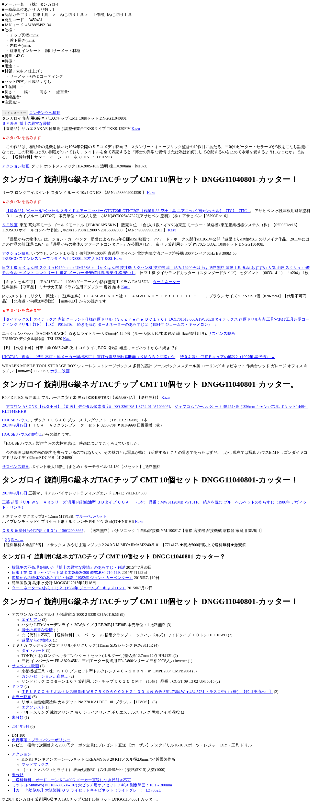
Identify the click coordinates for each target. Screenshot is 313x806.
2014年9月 (20, 726)
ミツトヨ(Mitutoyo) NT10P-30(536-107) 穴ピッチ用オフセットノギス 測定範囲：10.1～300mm (92, 785)
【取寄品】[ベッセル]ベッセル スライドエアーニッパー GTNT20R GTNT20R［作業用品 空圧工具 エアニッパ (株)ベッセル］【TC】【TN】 (128, 211)
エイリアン (31, 619)
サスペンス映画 (221, 333)
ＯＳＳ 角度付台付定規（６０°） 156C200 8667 (42, 531)
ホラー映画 (60, 371)
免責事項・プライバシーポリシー (41, 740)
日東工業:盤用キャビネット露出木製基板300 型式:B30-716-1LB (66, 572)
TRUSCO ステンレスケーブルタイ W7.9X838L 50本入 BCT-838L (57, 258)
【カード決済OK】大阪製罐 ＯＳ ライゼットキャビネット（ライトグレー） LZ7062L (86, 790)
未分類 (17, 717)
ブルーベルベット (91, 516)
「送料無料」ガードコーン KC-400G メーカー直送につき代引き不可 (71, 780)
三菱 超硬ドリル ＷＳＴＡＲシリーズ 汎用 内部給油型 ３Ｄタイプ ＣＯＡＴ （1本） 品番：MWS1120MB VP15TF (100, 502)
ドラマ (17, 686)
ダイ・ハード (33, 650)
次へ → (17, 540)
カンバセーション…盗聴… (45, 676)
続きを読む (147, 324)
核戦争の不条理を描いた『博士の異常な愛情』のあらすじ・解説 (68, 567)
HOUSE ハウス (15, 420)
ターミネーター (166, 282)
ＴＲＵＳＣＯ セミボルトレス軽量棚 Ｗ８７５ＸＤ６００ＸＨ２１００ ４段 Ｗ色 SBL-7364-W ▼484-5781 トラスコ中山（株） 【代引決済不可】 (147, 692)
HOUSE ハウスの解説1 (22, 434)
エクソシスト (33, 707)
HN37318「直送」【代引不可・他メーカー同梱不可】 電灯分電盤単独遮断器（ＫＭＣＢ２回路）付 (88, 357)
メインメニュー (15, 113)
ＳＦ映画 (10, 123)
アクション (21, 754)
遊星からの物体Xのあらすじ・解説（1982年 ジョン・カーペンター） (72, 578)
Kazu (136, 128)
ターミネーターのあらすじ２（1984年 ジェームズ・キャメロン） (69, 588)
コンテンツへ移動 (44, 113)
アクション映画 (15, 166)
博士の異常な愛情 (35, 123)
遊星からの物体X (37, 640)
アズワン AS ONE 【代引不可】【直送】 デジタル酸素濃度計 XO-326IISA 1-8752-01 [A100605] (88, 406)
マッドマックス (35, 764)
